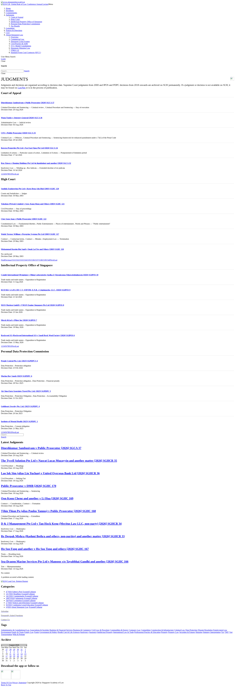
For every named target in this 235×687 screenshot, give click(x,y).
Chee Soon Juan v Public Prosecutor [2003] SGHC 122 (23, 219)
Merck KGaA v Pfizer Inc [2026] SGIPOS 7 (19, 320)
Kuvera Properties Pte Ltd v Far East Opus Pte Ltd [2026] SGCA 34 (29, 148)
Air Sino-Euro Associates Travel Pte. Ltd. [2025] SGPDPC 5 (26, 391)
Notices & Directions (14, 30)
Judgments (10, 15)
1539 (44, 260)
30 (18, 650)
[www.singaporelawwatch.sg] (13, 2)
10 (11, 174)
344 (7, 600)
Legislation (10, 28)
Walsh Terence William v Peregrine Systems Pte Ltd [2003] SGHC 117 (30, 234)
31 (22, 650)
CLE (8, 33)
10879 (8, 598)
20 (18, 656)
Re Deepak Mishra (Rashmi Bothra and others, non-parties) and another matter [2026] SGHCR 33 (63, 536)
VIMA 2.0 (15, 50)
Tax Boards (15, 26)
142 (7, 596)
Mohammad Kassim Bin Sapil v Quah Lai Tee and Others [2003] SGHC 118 (32, 249)
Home (8, 8)
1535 (29, 260)
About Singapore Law (14, 35)
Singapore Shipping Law (20, 48)
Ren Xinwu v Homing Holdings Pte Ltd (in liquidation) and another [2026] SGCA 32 (36, 163)
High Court (15, 19)
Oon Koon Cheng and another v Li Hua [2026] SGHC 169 (37, 498)
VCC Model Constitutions (21, 46)
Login (3, 59)
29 (14, 650)
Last (17, 174)
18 (10, 656)
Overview (14, 37)
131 (7, 594)
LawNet (22, 87)
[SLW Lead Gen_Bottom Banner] (14, 581)
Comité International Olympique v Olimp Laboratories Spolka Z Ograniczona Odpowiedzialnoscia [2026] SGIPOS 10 (49, 275)
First (2, 260)
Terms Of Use (6, 683)
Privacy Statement (19, 683)
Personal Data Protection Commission (25, 24)
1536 (33, 260)
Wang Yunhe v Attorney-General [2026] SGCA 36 (21, 118)
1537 (36, 260)
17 (7, 603)
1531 (13, 260)
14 (22, 654)
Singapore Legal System (20, 41)
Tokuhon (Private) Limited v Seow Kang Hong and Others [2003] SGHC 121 (33, 204)
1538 (40, 260)
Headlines (10, 11)
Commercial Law (17, 39)
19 (14, 656)
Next (14, 174)
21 (22, 656)
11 (10, 654)
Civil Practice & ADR (19, 44)
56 (7, 605)
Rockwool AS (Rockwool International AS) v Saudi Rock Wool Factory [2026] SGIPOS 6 (38, 335)
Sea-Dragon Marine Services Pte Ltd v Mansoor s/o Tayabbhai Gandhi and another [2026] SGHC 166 (64, 561)
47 (7, 592)
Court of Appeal (17, 17)
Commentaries (11, 13)
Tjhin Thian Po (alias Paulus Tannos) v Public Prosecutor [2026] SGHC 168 (48, 511)
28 (10, 650)
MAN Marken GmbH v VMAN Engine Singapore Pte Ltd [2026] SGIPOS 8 (32, 305)
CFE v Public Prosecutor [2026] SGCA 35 (18, 133)
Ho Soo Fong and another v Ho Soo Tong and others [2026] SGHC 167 (45, 548)
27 (7, 650)
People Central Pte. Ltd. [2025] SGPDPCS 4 (19, 361)
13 (18, 654)
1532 (17, 260)
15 (25, 654)
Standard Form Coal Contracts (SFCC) (26, 52)
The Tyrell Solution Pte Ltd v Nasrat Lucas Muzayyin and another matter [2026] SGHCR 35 (59, 460)
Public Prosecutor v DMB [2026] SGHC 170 (28, 485)
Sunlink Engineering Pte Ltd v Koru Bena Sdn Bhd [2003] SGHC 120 (30, 189)
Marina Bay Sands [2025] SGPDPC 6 (16, 376)
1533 (21, 260)
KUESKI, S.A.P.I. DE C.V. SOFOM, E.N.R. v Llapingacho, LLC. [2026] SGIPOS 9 (35, 290)
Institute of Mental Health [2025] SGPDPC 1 (19, 421)
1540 (48, 260)
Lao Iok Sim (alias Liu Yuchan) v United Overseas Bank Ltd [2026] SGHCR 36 (50, 473)
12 (14, 654)
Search (26, 71)
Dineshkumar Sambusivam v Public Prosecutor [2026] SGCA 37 (27, 103)
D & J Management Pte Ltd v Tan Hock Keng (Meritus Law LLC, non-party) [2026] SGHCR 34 (61, 523)
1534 (25, 260)
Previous (7, 260)
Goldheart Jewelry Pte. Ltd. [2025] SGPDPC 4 (20, 406)
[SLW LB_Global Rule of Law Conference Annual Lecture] (24, 4)
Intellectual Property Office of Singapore (26, 22)
